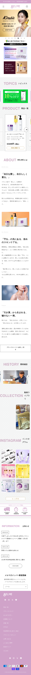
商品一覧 (5, 607)
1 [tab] (5, 38)
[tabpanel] (15, 23)
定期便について (7, 619)
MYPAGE (5, 627)
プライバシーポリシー (9, 635)
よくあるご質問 (7, 643)
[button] (3, 7)
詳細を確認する (15, 148)
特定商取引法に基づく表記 (11, 631)
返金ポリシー (7, 647)
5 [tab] (18, 38)
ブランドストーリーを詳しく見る (15, 348)
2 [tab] (8, 38)
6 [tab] (21, 38)
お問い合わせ (7, 639)
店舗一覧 (5, 623)
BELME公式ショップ (12, 672)
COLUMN (5, 651)
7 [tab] (24, 38)
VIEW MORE (15, 566)
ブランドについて (8, 611)
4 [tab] (15, 38)
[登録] (25, 587)
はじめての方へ (7, 615)
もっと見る (15, 498)
